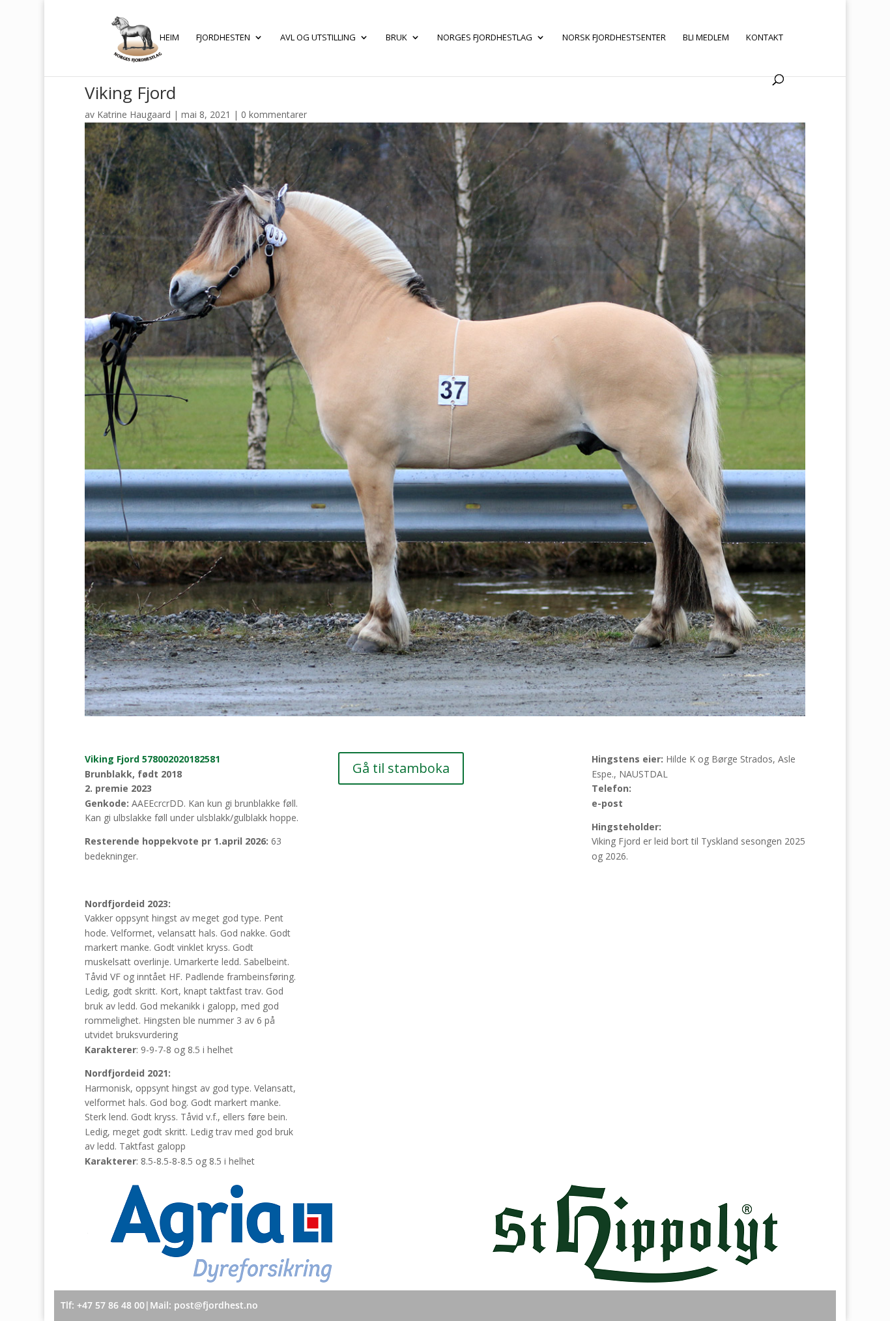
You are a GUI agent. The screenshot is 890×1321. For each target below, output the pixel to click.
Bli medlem (706, 38)
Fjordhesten (223, 38)
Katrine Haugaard (134, 114)
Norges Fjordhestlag (484, 38)
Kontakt (764, 38)
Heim (169, 38)
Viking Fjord (152, 759)
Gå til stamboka (401, 768)
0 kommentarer (274, 114)
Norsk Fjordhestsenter (614, 38)
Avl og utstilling (318, 38)
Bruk (396, 38)
